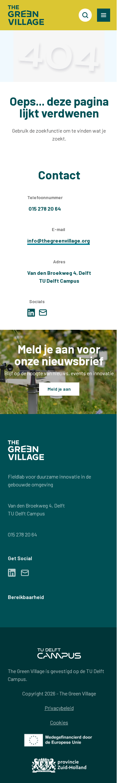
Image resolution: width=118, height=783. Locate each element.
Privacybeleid (59, 708)
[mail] (43, 312)
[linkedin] (31, 313)
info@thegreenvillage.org (58, 240)
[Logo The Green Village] (26, 15)
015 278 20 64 (22, 534)
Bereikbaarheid (26, 597)
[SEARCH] (85, 15)
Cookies (59, 722)
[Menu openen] (103, 15)
